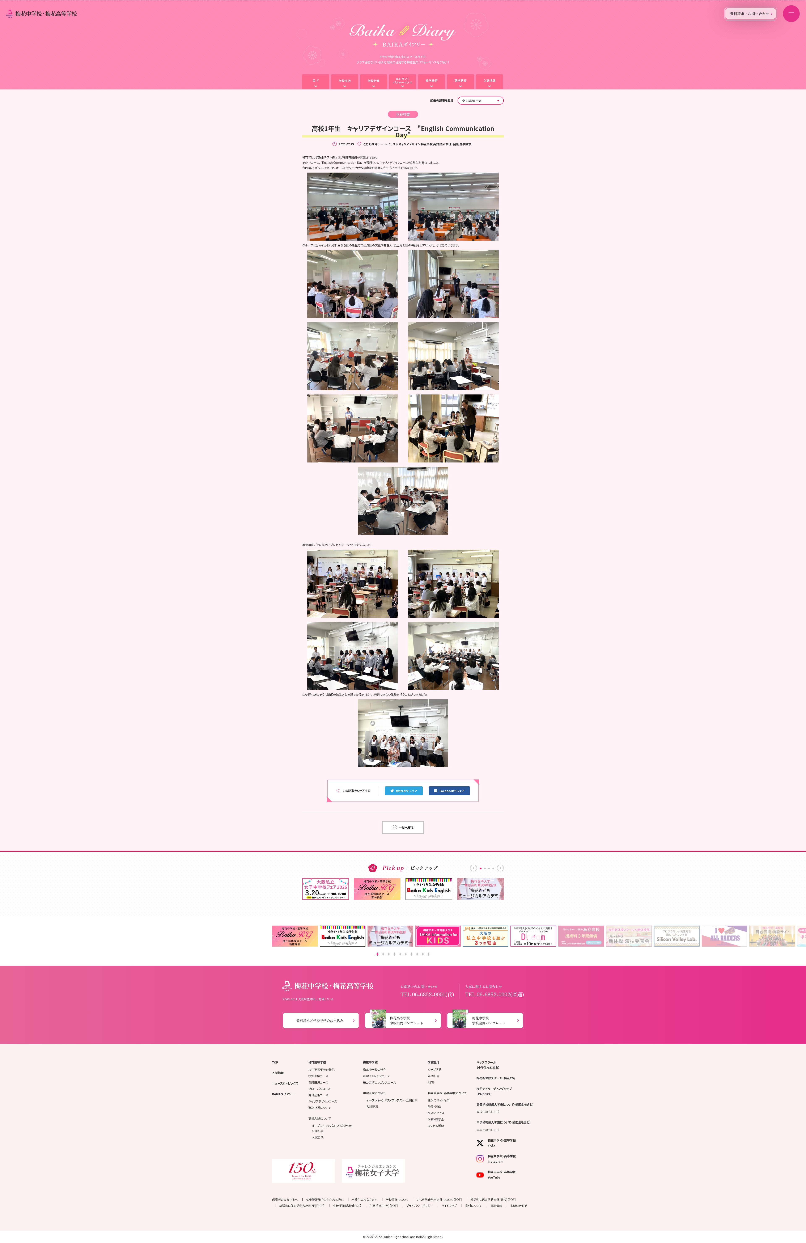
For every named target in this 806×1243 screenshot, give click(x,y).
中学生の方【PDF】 (488, 1130)
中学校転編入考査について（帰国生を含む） (503, 1122)
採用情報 (496, 1206)
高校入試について (319, 1118)
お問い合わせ (518, 1206)
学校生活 (434, 1062)
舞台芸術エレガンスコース (379, 1082)
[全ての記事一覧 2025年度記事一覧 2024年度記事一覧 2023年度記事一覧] (481, 101)
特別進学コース (318, 1076)
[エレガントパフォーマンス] (402, 81)
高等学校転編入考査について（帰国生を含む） (505, 1104)
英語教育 (439, 144)
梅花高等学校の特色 (321, 1069)
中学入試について (374, 1093)
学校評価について (397, 1199)
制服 (431, 1082)
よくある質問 (436, 1126)
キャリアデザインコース (322, 1101)
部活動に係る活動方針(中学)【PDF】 (302, 1206)
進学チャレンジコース (376, 1076)
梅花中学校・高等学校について (447, 1093)
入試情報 (278, 1073)
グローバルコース (319, 1089)
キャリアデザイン (409, 144)
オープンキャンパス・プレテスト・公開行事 (392, 1100)
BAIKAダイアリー (283, 1094)
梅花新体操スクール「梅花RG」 (495, 1078)
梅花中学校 (370, 1062)
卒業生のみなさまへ (364, 1199)
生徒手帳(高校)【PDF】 (347, 1206)
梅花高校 (427, 144)
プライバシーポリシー (419, 1206)
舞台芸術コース (318, 1095)
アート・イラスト (388, 144)
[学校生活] (344, 81)
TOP (275, 1062)
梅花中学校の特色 (374, 1069)
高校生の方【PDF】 (488, 1112)
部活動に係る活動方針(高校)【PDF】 (493, 1199)
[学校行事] (373, 81)
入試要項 (317, 1137)
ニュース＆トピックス (285, 1083)
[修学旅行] (431, 81)
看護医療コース (318, 1082)
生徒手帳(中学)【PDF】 (384, 1206)
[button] (534, 936)
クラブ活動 (434, 1069)
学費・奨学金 (436, 1119)
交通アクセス (436, 1113)
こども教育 (370, 144)
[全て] (315, 81)
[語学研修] (460, 81)
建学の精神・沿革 (439, 1100)
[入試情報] (489, 81)
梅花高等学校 (317, 1062)
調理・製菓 (452, 144)
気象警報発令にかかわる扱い (325, 1199)
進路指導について (319, 1107)
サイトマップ (449, 1206)
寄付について (473, 1206)
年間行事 (434, 1076)
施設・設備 (434, 1106)
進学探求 (465, 144)
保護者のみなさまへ (285, 1199)
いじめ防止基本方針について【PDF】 (439, 1199)
